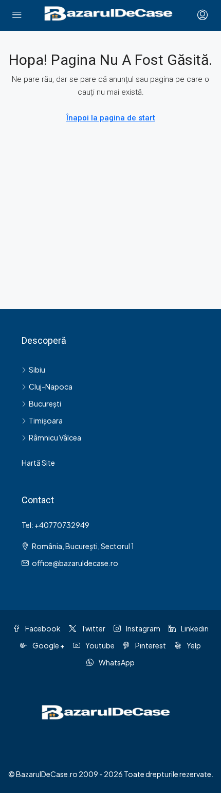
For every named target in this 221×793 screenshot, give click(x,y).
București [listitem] (45, 403)
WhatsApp (116, 662)
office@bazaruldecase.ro (75, 563)
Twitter (92, 628)
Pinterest (150, 645)
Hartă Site (38, 462)
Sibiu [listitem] (37, 369)
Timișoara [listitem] (46, 420)
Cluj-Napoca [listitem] (50, 386)
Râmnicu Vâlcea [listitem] (55, 437)
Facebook (42, 628)
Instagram (142, 628)
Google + (48, 645)
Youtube (99, 645)
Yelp (193, 645)
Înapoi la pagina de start (110, 117)
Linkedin (194, 628)
